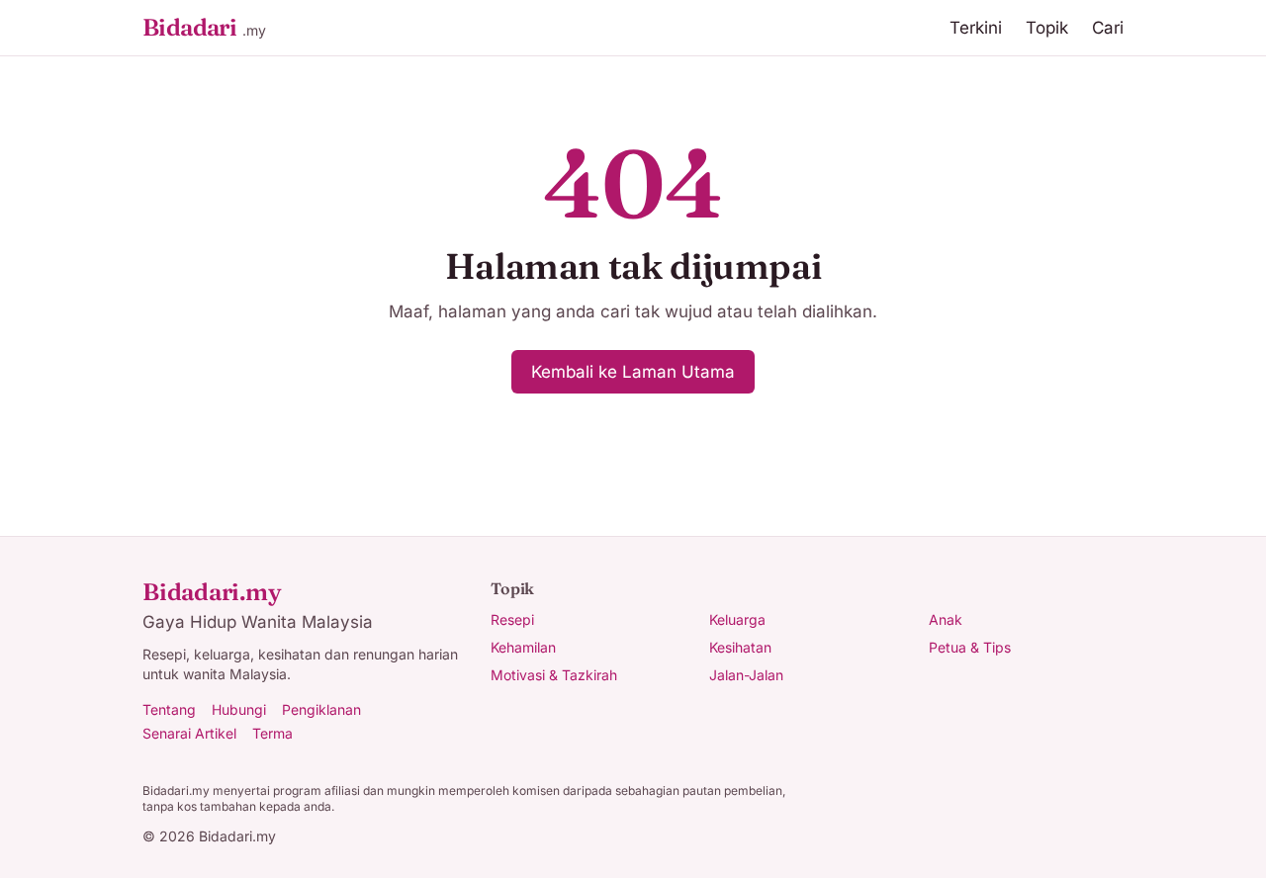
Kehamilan (523, 647)
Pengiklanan (321, 709)
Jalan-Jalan (746, 674)
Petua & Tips (970, 647)
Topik (1047, 28)
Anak (945, 619)
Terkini (976, 28)
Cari (1108, 28)
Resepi (512, 619)
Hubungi (239, 709)
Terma (272, 733)
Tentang (169, 709)
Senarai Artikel (189, 733)
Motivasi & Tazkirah (554, 674)
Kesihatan (740, 647)
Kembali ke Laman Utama (633, 372)
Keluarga (737, 619)
